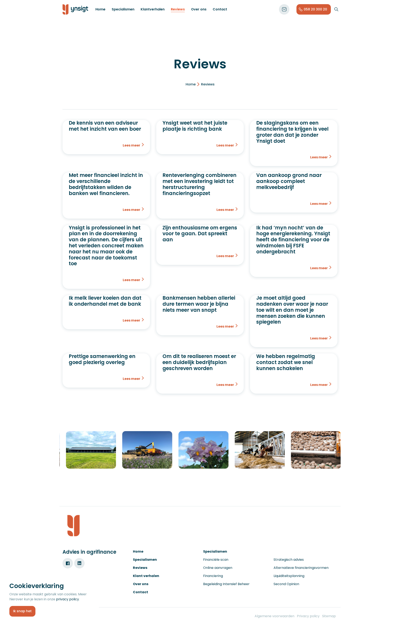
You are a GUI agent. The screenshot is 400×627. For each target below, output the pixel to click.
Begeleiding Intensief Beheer (226, 584)
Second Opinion (286, 584)
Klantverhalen (153, 9)
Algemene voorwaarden (274, 616)
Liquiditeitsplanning (289, 575)
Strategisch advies (289, 559)
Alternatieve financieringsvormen (301, 567)
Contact (220, 9)
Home (100, 9)
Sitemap (329, 616)
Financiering (213, 575)
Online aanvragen (217, 567)
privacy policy (67, 599)
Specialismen (123, 9)
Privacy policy (308, 616)
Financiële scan (215, 559)
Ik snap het (22, 611)
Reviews (178, 9)
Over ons (198, 9)
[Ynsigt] (75, 9)
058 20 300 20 (315, 9)
